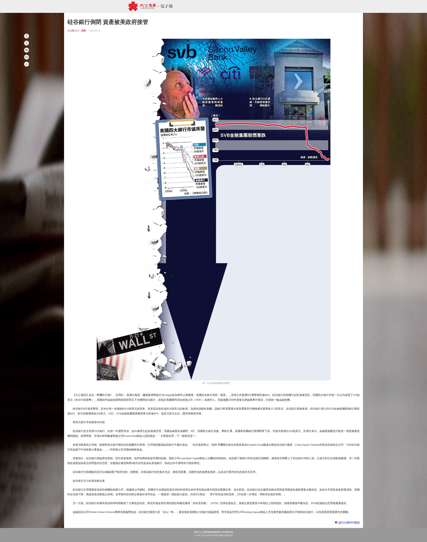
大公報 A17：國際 (76, 30)
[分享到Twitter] (26, 43)
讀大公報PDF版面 (349, 522)
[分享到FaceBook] (26, 36)
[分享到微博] (26, 57)
